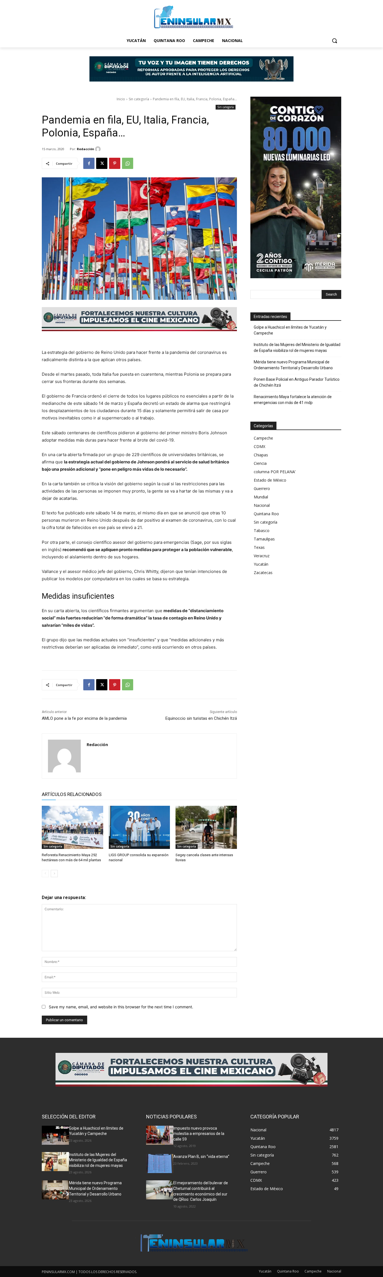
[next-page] (54, 873)
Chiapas (261, 455)
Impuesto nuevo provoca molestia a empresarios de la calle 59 (198, 1133)
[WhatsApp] (127, 163)
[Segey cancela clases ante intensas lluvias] (206, 827)
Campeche (263, 438)
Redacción (85, 149)
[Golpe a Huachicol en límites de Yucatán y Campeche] (55, 1135)
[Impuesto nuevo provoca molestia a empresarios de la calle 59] (159, 1135)
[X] (101, 163)
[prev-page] (45, 873)
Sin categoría (139, 99)
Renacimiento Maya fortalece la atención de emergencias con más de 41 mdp (293, 399)
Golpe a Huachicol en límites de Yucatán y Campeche (290, 330)
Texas (259, 547)
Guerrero (262, 488)
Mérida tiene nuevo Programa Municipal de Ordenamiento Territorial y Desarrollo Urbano (293, 365)
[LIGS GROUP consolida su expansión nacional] (139, 827)
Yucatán (261, 564)
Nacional (262, 505)
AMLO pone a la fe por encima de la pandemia (84, 718)
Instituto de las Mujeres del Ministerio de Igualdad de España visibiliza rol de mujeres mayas (297, 347)
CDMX (259, 446)
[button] (334, 40)
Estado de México (270, 480)
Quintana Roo (266, 513)
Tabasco (261, 530)
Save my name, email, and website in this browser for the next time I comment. (121, 1006)
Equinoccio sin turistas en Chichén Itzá (201, 718)
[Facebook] (88, 163)
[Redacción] (98, 149)
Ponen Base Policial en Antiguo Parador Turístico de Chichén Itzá (297, 382)
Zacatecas (263, 572)
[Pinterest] (114, 163)
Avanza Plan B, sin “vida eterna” (201, 1156)
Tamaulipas (264, 539)
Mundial (261, 497)
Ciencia (260, 463)
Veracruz (261, 555)
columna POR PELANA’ (275, 471)
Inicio (121, 99)
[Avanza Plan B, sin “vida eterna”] (159, 1163)
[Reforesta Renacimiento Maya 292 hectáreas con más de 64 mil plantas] (72, 827)
